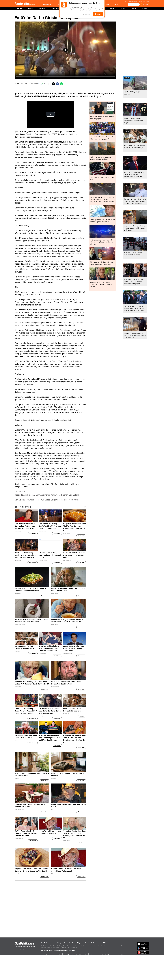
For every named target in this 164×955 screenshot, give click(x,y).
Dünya (59, 943)
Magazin (80, 943)
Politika (19, 8)
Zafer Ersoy (80, 330)
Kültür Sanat (56, 8)
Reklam (24, 949)
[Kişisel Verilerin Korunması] (95, 954)
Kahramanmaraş (41, 131)
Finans (30, 8)
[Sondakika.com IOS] (143, 944)
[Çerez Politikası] (82, 954)
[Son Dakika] (25, 4)
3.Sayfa (144, 8)
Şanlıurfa (19, 131)
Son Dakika (44, 943)
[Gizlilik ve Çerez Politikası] (69, 954)
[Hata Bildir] (123, 954)
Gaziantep (70, 131)
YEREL (117, 5)
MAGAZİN (105, 5)
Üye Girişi (144, 4)
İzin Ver (98, 14)
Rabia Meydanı (60, 142)
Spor (36, 361)
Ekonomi (67, 943)
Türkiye (18, 404)
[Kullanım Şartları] (45, 954)
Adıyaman (28, 131)
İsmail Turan (55, 397)
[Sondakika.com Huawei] (143, 952)
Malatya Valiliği (21, 430)
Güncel (52, 943)
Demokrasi (33, 379)
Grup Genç (19, 172)
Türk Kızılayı (32, 310)
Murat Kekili (32, 453)
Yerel (87, 943)
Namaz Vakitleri (103, 943)
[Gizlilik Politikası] (56, 954)
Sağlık (112, 8)
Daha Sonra (86, 14)
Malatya (58, 131)
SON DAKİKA (46, 5)
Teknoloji (42, 8)
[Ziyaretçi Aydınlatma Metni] (111, 954)
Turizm (122, 8)
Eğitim (134, 8)
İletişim (29, 949)
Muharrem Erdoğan (23, 261)
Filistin (31, 292)
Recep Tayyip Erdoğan (39, 162)
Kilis (52, 131)
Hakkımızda (18, 949)
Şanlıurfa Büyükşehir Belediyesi (29, 142)
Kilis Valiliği (20, 299)
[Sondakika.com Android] (143, 948)
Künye (33, 949)
